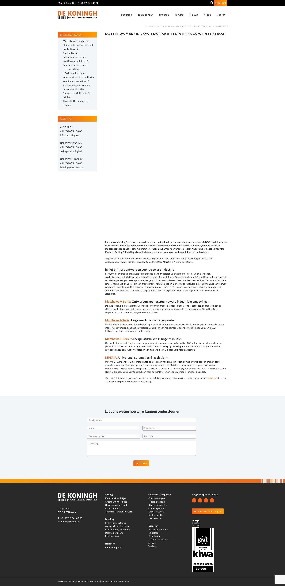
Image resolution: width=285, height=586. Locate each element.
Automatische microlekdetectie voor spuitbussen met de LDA (75, 57)
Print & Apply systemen (117, 529)
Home (149, 26)
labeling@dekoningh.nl (72, 167)
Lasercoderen (112, 508)
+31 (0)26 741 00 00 (88, 3)
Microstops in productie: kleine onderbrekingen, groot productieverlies (78, 45)
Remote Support (113, 547)
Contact (220, 3)
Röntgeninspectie (157, 505)
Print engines (112, 536)
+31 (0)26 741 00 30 (71, 147)
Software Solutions (158, 539)
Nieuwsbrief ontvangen (208, 511)
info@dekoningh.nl (69, 135)
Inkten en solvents (158, 529)
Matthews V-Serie (117, 301)
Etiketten (153, 532)
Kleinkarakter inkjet (115, 498)
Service (179, 14)
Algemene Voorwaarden (88, 581)
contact (211, 378)
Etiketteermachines (115, 522)
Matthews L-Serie (117, 320)
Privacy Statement (120, 581)
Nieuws (193, 14)
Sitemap (105, 581)
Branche (164, 14)
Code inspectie (156, 508)
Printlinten (154, 536)
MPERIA (111, 357)
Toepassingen (145, 14)
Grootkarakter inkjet (116, 501)
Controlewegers (156, 498)
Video (207, 14)
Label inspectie (156, 511)
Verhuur (152, 546)
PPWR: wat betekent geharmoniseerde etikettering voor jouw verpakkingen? (78, 77)
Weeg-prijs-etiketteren (117, 526)
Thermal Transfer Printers (118, 511)
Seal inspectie (155, 515)
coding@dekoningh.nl (71, 151)
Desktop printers (114, 532)
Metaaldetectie (156, 501)
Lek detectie (155, 518)
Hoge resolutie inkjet (116, 505)
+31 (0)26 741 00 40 (71, 163)
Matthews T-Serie (117, 339)
